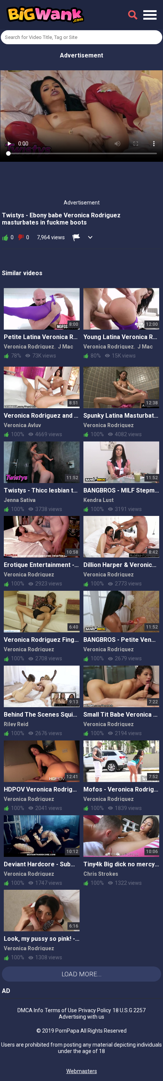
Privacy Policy (94, 1010)
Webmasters (81, 1071)
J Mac (65, 347)
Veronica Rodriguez (29, 347)
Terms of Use (61, 1010)
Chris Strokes (100, 874)
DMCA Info (30, 1010)
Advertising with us (81, 1017)
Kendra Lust (98, 500)
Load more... (81, 974)
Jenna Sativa (20, 500)
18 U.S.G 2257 (129, 1010)
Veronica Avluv (22, 425)
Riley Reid (16, 724)
